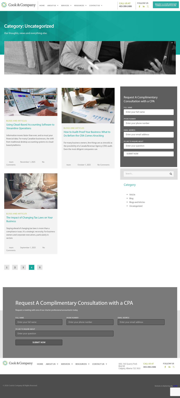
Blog (131, 199)
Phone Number (130, 119)
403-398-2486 (125, 6)
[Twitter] (148, 6)
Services (65, 5)
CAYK (175, 386)
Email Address (129, 130)
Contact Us (94, 5)
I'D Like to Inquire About (133, 141)
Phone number (72, 318)
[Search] (171, 174)
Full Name (128, 108)
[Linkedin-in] (144, 6)
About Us (51, 5)
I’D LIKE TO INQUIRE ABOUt (25, 329)
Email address (123, 318)
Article (132, 195)
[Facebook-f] (139, 6)
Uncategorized (135, 206)
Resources (79, 5)
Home (42, 5)
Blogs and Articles (137, 202)
